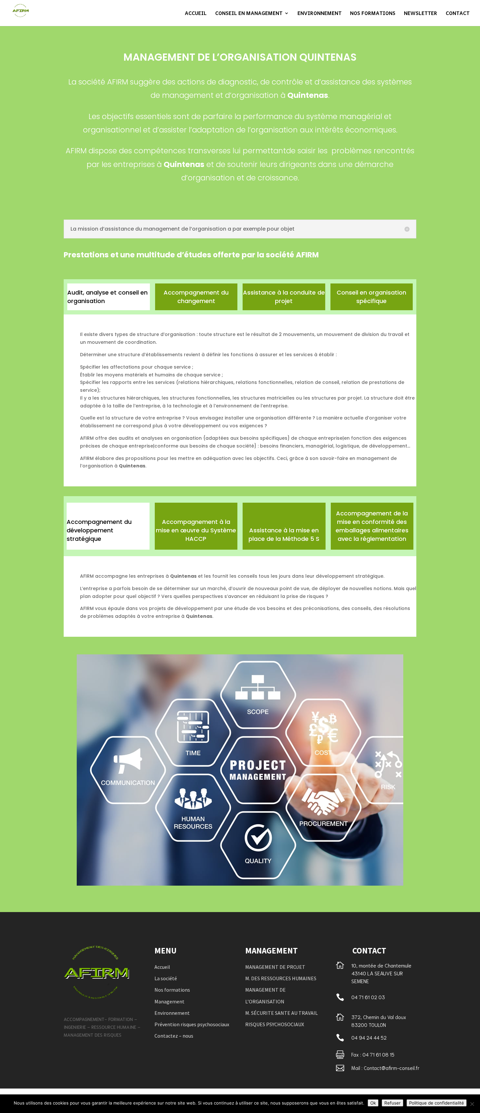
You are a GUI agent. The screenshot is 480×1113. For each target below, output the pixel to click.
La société (165, 978)
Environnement (319, 14)
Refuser (392, 1102)
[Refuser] (472, 1104)
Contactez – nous (173, 1035)
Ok (373, 1102)
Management (169, 1001)
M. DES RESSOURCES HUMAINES (280, 978)
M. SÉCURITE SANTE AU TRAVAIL (281, 1013)
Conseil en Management (248, 14)
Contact (458, 14)
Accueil (196, 14)
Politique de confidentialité (436, 1102)
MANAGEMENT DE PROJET (275, 967)
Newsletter (420, 14)
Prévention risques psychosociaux (191, 1024)
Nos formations (372, 14)
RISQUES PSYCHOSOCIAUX (274, 1024)
